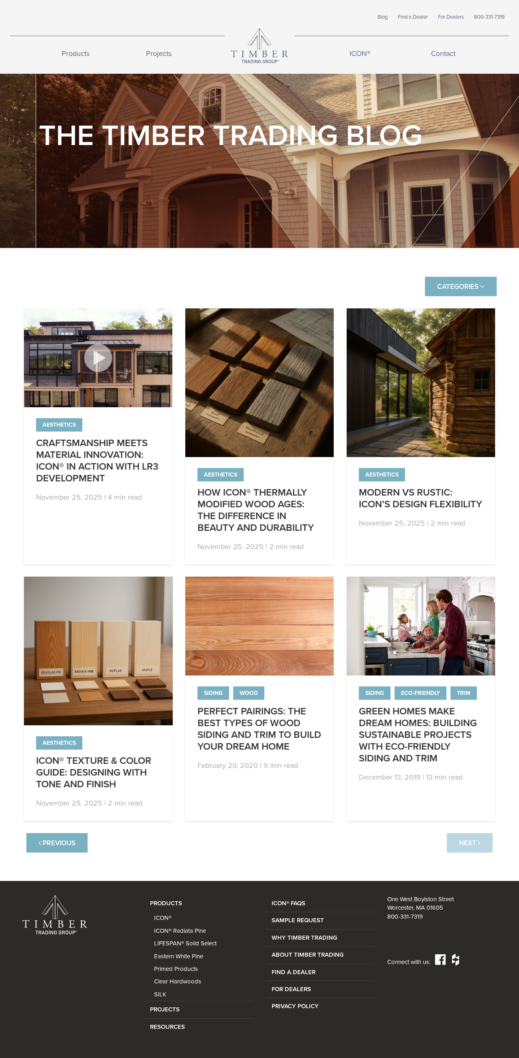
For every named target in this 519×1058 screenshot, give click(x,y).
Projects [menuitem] (165, 1009)
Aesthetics (59, 424)
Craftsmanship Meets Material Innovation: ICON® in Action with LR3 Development (97, 460)
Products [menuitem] (166, 903)
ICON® (360, 53)
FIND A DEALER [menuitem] (293, 972)
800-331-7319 (489, 17)
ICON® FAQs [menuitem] (288, 903)
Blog (382, 17)
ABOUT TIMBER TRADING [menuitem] (308, 954)
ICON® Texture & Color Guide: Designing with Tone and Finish (93, 772)
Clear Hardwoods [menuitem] (177, 981)
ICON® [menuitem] (163, 917)
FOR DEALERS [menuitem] (291, 989)
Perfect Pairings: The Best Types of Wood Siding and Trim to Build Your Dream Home (259, 728)
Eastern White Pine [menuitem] (178, 956)
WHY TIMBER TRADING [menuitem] (304, 937)
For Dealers (451, 17)
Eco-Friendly (420, 693)
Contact (443, 53)
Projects (159, 53)
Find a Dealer (413, 17)
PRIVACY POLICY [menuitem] (295, 1006)
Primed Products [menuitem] (176, 969)
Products (76, 53)
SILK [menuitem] (160, 994)
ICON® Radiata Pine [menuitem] (180, 930)
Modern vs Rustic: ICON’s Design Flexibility (420, 498)
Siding (213, 693)
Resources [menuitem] (167, 1026)
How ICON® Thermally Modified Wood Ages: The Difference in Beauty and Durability (255, 510)
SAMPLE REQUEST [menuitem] (298, 920)
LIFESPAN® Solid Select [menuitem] (185, 943)
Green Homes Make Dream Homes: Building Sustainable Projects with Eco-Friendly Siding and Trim (418, 734)
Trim (463, 693)
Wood (249, 693)
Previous (58, 843)
